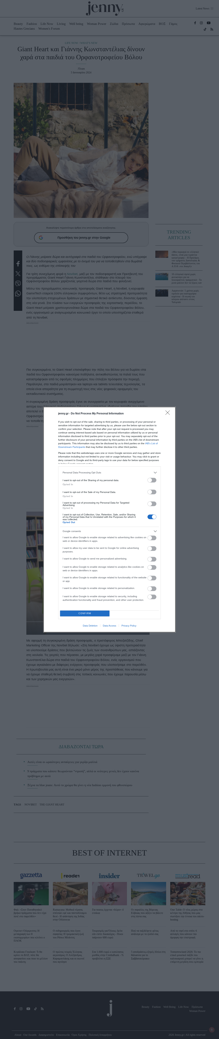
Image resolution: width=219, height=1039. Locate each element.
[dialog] (109, 519)
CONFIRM (85, 613)
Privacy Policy (128, 625)
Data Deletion (90, 625)
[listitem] (109, 472)
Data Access (109, 625)
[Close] (168, 413)
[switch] (151, 480)
